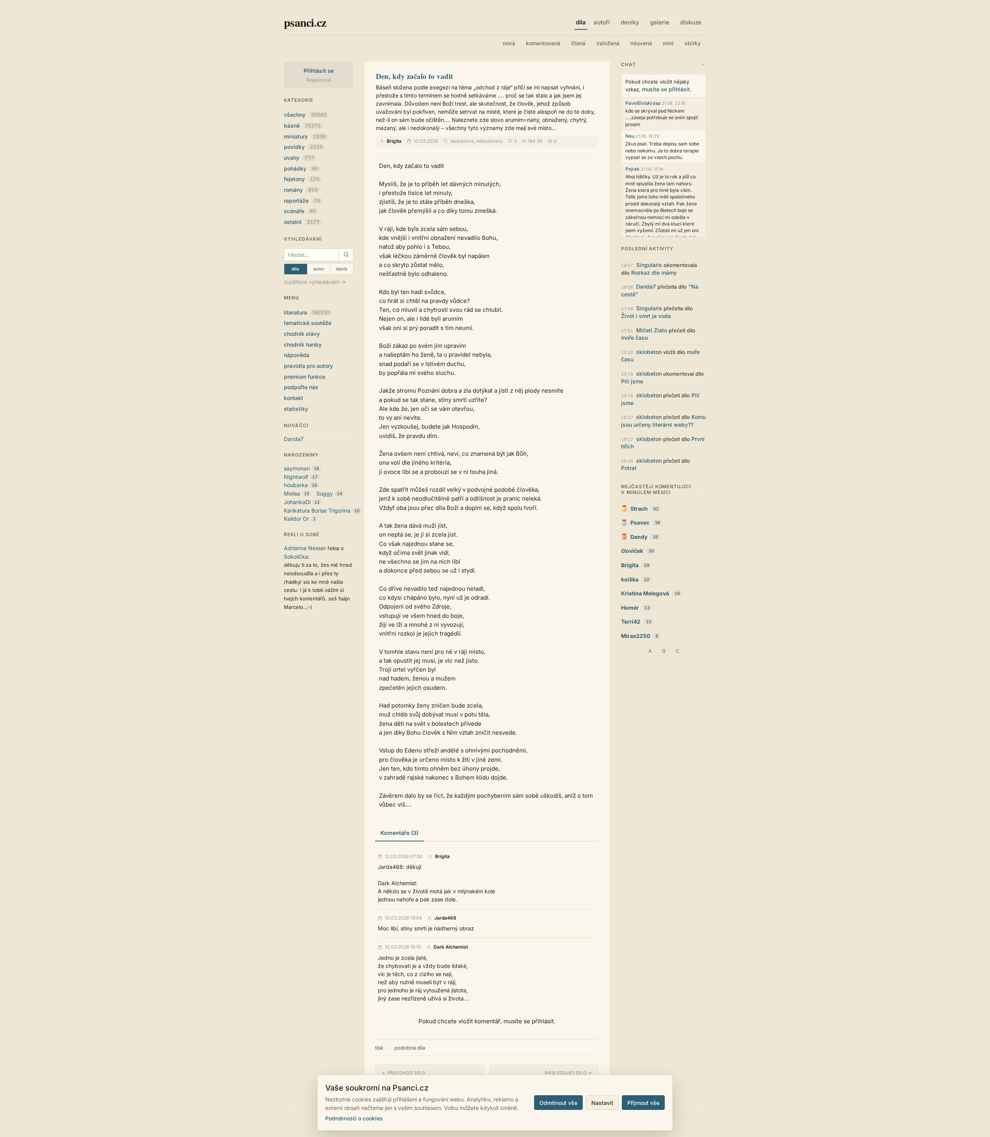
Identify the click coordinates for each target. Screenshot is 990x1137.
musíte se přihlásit (666, 89)
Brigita (394, 141)
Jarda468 (445, 918)
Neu (629, 136)
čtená (578, 43)
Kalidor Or (296, 518)
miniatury (305, 136)
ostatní (301, 222)
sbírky (692, 43)
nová (509, 43)
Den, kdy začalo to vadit (414, 76)
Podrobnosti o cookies (354, 1118)
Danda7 (294, 439)
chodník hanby (303, 344)
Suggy (324, 493)
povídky (303, 147)
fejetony (301, 179)
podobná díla (409, 1048)
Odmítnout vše (558, 1102)
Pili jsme (632, 381)
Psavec (639, 522)
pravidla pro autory (308, 365)
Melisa (292, 493)
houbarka (296, 485)
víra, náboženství (484, 141)
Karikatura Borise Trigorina (317, 510)
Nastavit (602, 1102)
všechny (305, 114)
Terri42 (630, 621)
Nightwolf (296, 477)
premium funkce (304, 376)
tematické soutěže (307, 323)
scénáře (300, 211)
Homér (630, 607)
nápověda (296, 355)
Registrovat (318, 80)
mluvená (641, 43)
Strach (639, 508)
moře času (634, 337)
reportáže (302, 200)
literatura (306, 312)
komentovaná (543, 43)
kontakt (293, 398)
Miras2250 (635, 636)
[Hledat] (346, 255)
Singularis (649, 265)
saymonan (297, 468)
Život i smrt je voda (646, 316)
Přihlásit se (319, 70)
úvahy (299, 157)
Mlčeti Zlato (651, 330)
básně (302, 125)
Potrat (629, 468)
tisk (379, 1048)
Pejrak (632, 169)
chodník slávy (302, 333)
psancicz (305, 22)
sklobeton (649, 352)
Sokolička (296, 556)
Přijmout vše (643, 1102)
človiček (632, 550)
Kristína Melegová (645, 593)
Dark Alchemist (451, 947)
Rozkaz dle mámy (654, 272)
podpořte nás (301, 387)
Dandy (638, 536)
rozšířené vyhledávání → (315, 282)
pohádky (301, 168)
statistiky (296, 408)
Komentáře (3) (399, 832)
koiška (629, 579)
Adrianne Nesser (305, 548)
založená (608, 43)
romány (300, 189)
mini (668, 43)
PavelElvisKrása (643, 103)
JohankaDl (297, 502)
